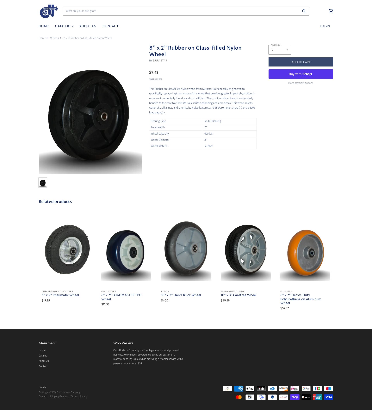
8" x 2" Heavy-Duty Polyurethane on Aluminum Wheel (300, 299)
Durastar (160, 60)
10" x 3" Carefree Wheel (239, 295)
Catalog (63, 26)
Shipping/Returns (59, 396)
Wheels (54, 38)
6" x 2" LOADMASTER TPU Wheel (121, 297)
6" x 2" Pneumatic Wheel (60, 295)
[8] (90, 109)
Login (325, 26)
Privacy (83, 396)
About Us (87, 26)
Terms (74, 396)
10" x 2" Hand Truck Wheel (181, 295)
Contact (110, 26)
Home (44, 26)
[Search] (304, 11)
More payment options (300, 83)
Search (42, 387)
